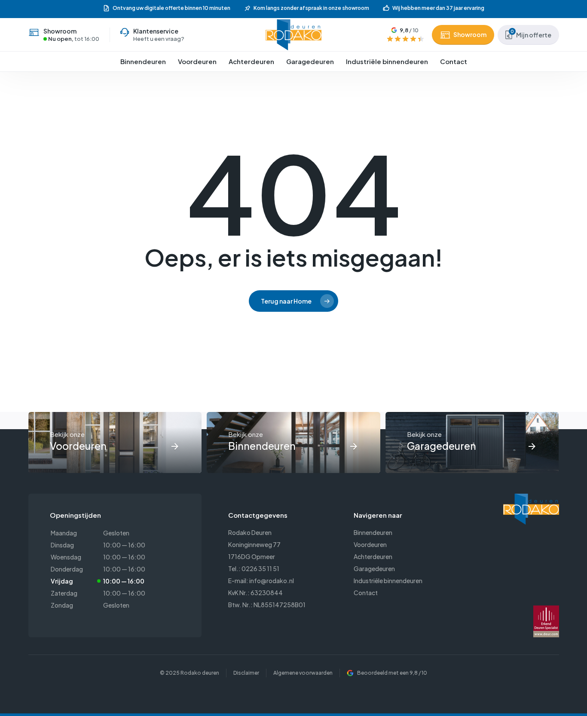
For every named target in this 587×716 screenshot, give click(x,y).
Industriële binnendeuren (388, 580)
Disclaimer (246, 673)
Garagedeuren (374, 568)
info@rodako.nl (271, 580)
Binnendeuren (373, 532)
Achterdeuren (373, 556)
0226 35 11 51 (260, 568)
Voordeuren (370, 544)
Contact (366, 592)
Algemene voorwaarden (303, 673)
